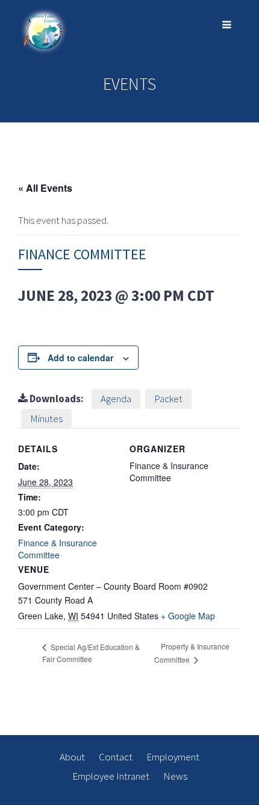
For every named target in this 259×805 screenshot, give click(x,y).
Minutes (46, 418)
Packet (168, 398)
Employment (172, 756)
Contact (116, 756)
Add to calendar (80, 358)
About (72, 756)
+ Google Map (188, 616)
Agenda (116, 398)
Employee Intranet (110, 776)
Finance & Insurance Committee (57, 549)
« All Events (45, 188)
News (175, 776)
